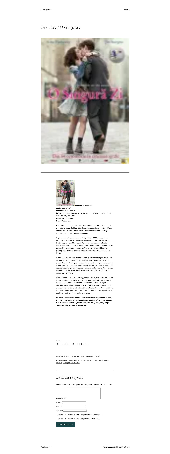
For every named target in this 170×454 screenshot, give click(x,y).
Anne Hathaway (61, 360)
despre (126, 10)
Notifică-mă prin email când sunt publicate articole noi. (79, 419)
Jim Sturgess (81, 360)
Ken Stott (90, 360)
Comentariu (61, 398)
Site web (59, 410)
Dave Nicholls (72, 360)
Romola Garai (75, 363)
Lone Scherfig (98, 360)
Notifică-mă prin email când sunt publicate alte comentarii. (80, 415)
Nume (59, 402)
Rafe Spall (66, 363)
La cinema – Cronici (92, 356)
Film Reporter (46, 10)
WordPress (125, 447)
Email (58, 406)
